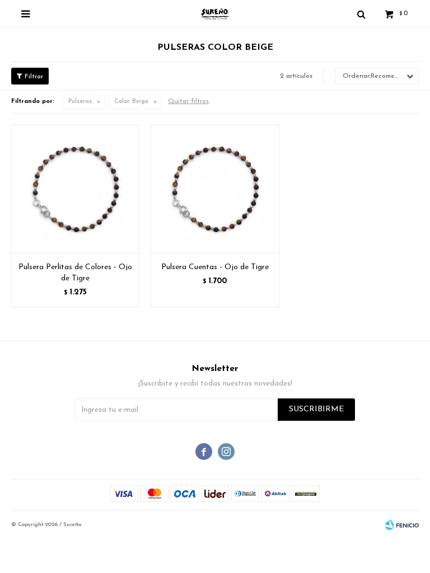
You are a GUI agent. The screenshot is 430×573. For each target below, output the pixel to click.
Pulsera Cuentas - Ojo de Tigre (215, 267)
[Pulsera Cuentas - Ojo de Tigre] (215, 189)
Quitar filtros (188, 101)
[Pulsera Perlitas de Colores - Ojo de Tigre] (75, 189)
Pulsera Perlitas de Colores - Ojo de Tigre (75, 273)
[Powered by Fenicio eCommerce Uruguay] (402, 524)
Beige (131, 101)
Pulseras (80, 101)
